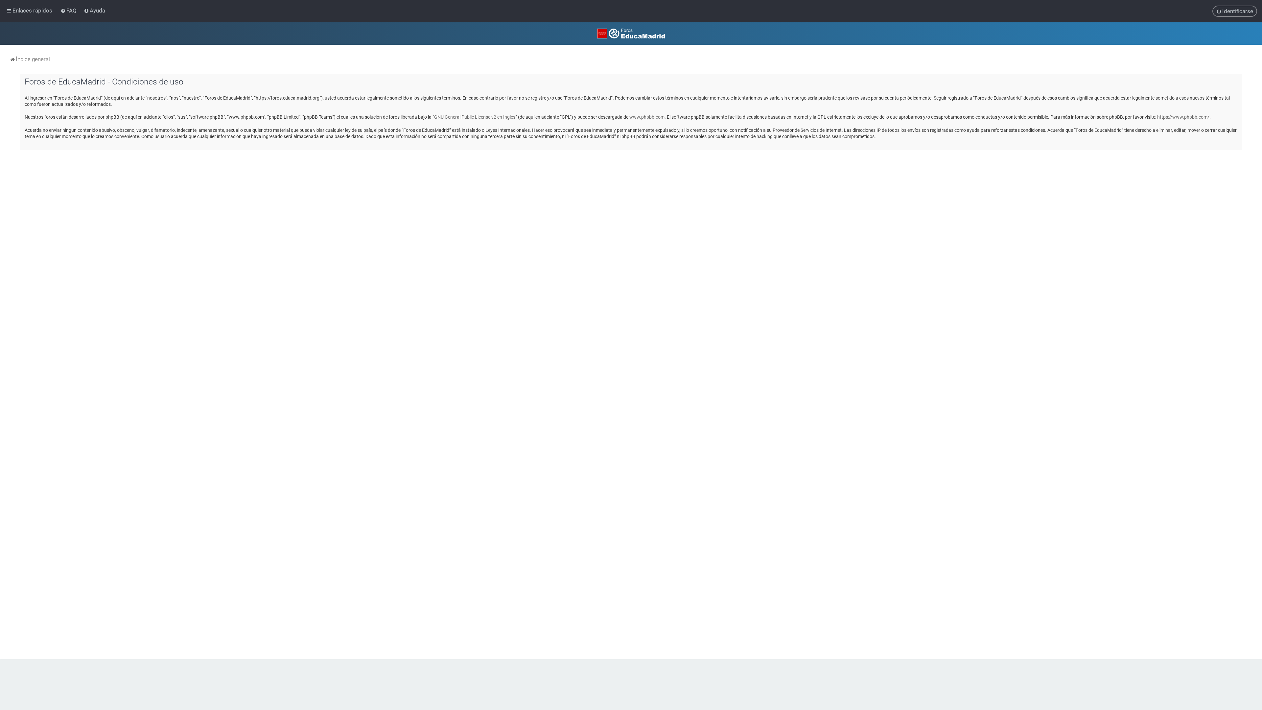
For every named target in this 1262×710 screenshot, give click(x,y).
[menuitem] (69, 10)
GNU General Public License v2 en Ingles (474, 117)
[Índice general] (631, 33)
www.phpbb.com (647, 117)
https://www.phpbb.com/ (1183, 117)
